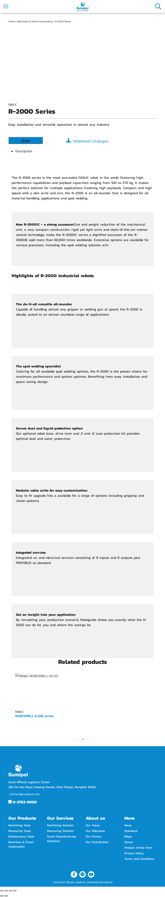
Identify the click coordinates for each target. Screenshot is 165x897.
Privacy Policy (134, 853)
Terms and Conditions (139, 859)
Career (128, 842)
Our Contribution (97, 842)
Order (25, 140)
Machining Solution (60, 825)
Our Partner (94, 836)
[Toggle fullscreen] (10, 890)
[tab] (86, 151)
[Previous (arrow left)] (1, 895)
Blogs (128, 836)
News (127, 825)
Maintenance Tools (21, 836)
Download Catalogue (90, 140)
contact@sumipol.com (24, 794)
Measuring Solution (60, 831)
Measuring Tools (19, 831)
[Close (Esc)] (1, 890)
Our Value (93, 825)
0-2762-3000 (25, 802)
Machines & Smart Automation (35, 21)
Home (11, 21)
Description (23, 151)
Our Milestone (95, 831)
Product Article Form (138, 847)
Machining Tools (19, 825)
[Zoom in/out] (14, 890)
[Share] (6, 890)
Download (131, 831)
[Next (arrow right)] (6, 895)
